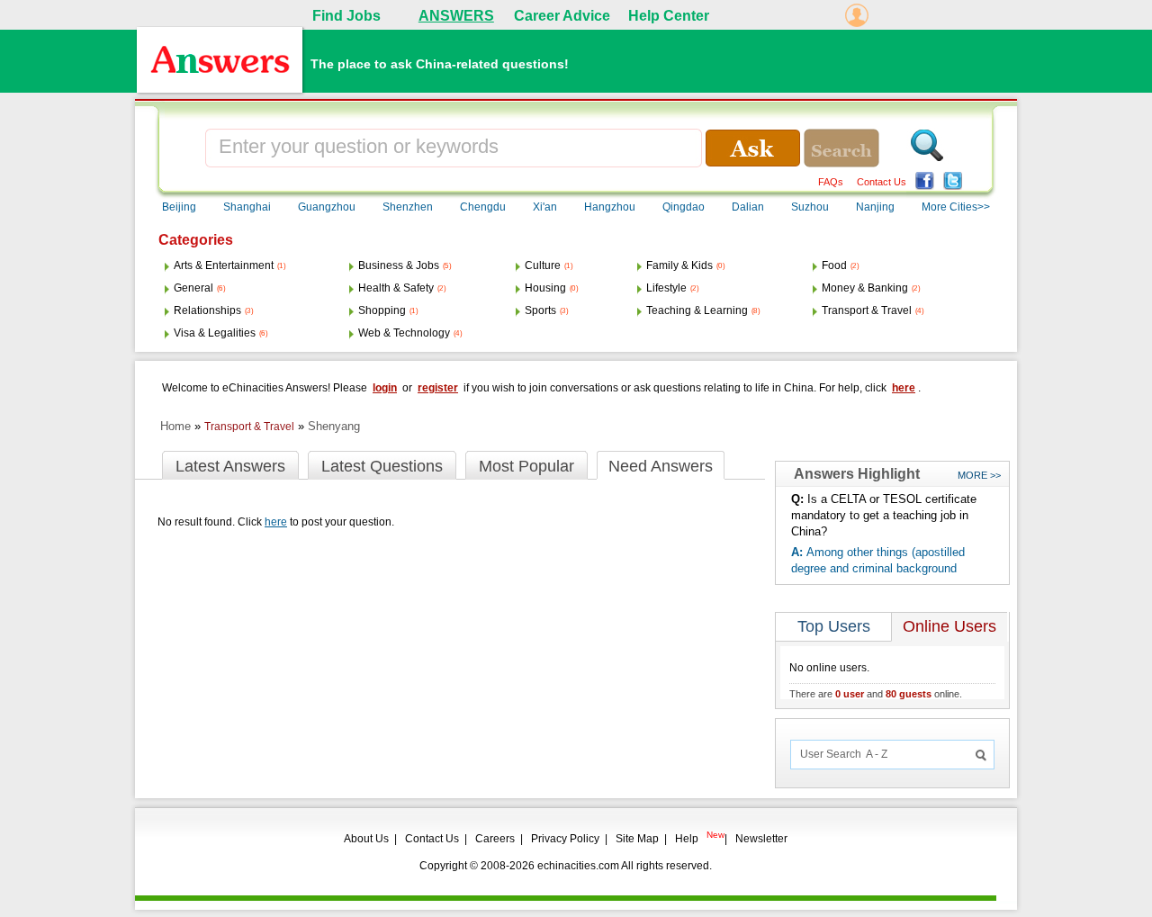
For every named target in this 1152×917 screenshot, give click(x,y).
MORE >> (979, 475)
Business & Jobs (398, 265)
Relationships (207, 310)
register (438, 388)
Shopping (382, 310)
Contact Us (881, 181)
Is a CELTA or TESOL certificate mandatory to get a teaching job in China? (883, 515)
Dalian (748, 207)
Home (175, 426)
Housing (545, 288)
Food (834, 265)
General (193, 288)
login (385, 388)
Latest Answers (230, 466)
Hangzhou (609, 207)
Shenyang (334, 426)
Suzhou (810, 207)
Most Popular (526, 466)
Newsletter (761, 838)
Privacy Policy (565, 838)
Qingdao (683, 207)
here (903, 388)
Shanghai (247, 207)
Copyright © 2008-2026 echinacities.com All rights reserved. (565, 865)
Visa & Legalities (215, 333)
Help (686, 838)
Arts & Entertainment (224, 265)
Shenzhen (407, 207)
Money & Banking (865, 288)
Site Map (637, 838)
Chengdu (483, 207)
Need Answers (660, 466)
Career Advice (562, 15)
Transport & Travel (867, 310)
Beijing (179, 207)
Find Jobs (346, 15)
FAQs (830, 181)
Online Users (949, 626)
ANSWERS (456, 15)
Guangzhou (327, 207)
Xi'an (545, 207)
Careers (495, 838)
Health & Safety (396, 288)
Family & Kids (679, 265)
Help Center (668, 15)
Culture (543, 265)
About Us (366, 838)
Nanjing (875, 207)
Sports (540, 310)
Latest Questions (382, 466)
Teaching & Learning (697, 310)
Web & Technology (404, 333)
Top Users (833, 626)
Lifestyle (666, 288)
